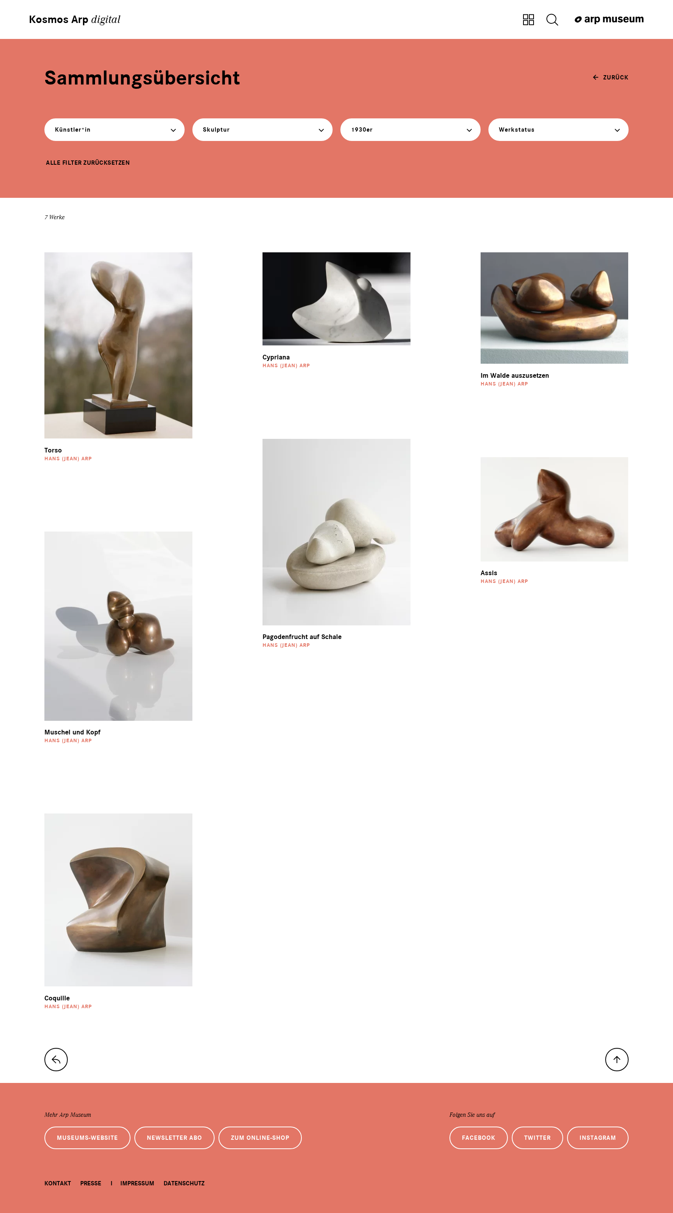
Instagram (598, 1137)
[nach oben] (617, 1059)
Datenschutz (184, 1183)
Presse (90, 1183)
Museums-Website (87, 1137)
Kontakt (57, 1183)
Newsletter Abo (174, 1137)
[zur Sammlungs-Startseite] (56, 1059)
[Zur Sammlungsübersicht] (528, 20)
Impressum (137, 1183)
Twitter (537, 1137)
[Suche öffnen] (552, 20)
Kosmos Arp (74, 19)
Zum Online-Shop (260, 1137)
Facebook (478, 1137)
